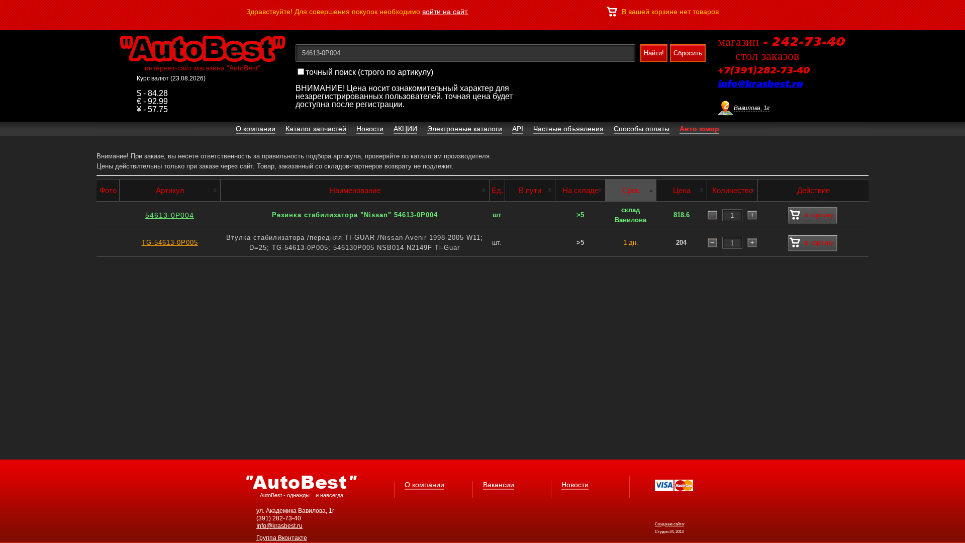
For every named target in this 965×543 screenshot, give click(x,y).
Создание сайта (669, 524)
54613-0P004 (169, 215)
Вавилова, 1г (751, 108)
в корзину (819, 215)
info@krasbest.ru (760, 84)
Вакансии (498, 485)
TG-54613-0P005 (170, 242)
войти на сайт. (445, 12)
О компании (424, 485)
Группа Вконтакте (281, 537)
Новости (575, 485)
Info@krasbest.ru (279, 525)
